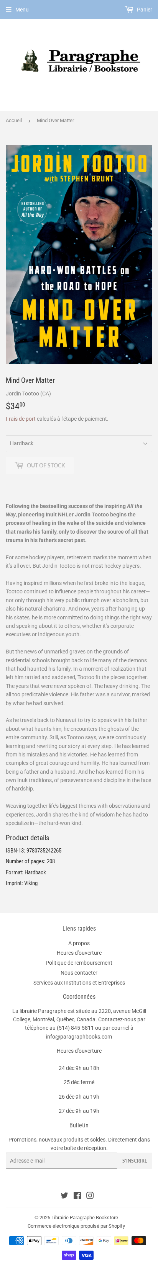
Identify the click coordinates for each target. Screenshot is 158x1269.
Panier (144, 10)
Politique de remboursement (79, 963)
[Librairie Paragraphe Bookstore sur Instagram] (90, 1197)
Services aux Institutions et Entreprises (79, 983)
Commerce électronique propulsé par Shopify (76, 1226)
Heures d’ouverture (79, 953)
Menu (22, 10)
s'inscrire (134, 1161)
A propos (79, 943)
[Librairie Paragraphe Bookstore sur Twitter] (64, 1197)
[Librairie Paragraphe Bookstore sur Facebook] (77, 1197)
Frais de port (21, 419)
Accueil (14, 120)
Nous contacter (79, 973)
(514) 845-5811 (75, 1028)
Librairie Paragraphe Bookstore (84, 1217)
